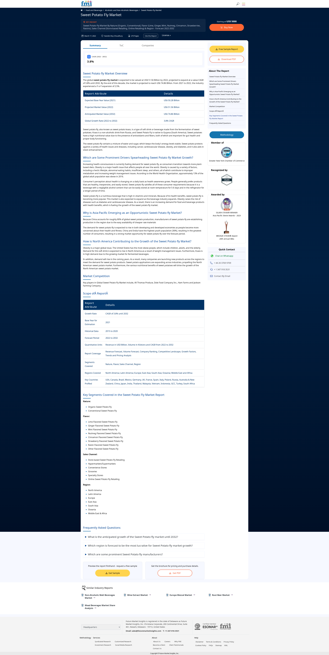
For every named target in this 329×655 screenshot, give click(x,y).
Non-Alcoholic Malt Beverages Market (100, 596)
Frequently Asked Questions (220, 123)
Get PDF (176, 573)
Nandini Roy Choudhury (113, 36)
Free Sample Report (228, 49)
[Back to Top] (322, 633)
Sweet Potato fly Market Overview (222, 76)
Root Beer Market (221, 595)
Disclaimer (199, 642)
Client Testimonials (176, 645)
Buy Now (228, 27)
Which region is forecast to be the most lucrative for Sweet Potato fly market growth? (140, 545)
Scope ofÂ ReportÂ (216, 111)
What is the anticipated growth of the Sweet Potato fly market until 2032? (133, 537)
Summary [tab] (95, 45)
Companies (148, 45)
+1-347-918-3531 (172, 631)
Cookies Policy (200, 645)
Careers (167, 641)
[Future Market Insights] (86, 4)
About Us (156, 641)
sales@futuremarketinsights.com (146, 631)
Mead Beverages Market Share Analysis (100, 607)
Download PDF (228, 59)
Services (96, 637)
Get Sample (114, 573)
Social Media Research (123, 645)
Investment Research (103, 645)
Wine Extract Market (137, 595)
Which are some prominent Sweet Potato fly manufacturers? (125, 554)
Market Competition (217, 106)
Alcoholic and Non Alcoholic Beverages (121, 10)
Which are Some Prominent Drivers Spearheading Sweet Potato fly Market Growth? (224, 84)
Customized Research (123, 641)
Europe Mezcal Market (181, 595)
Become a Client (159, 645)
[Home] (83, 10)
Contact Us (157, 648)
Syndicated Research (103, 641)
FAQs (211, 645)
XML (226, 645)
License (166, 35)
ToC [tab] (122, 45)
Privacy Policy (229, 642)
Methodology (226, 134)
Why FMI (177, 641)
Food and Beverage (94, 10)
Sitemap (218, 645)
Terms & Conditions (213, 642)
